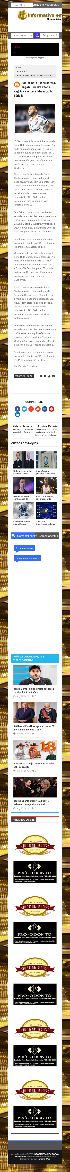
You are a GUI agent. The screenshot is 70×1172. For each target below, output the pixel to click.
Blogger (41, 58)
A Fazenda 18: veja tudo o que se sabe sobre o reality (33, 765)
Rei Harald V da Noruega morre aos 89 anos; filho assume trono (33, 727)
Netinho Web (44, 1159)
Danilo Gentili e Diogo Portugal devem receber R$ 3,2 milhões (34, 690)
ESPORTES (22, 71)
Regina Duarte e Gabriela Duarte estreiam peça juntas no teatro (31, 802)
